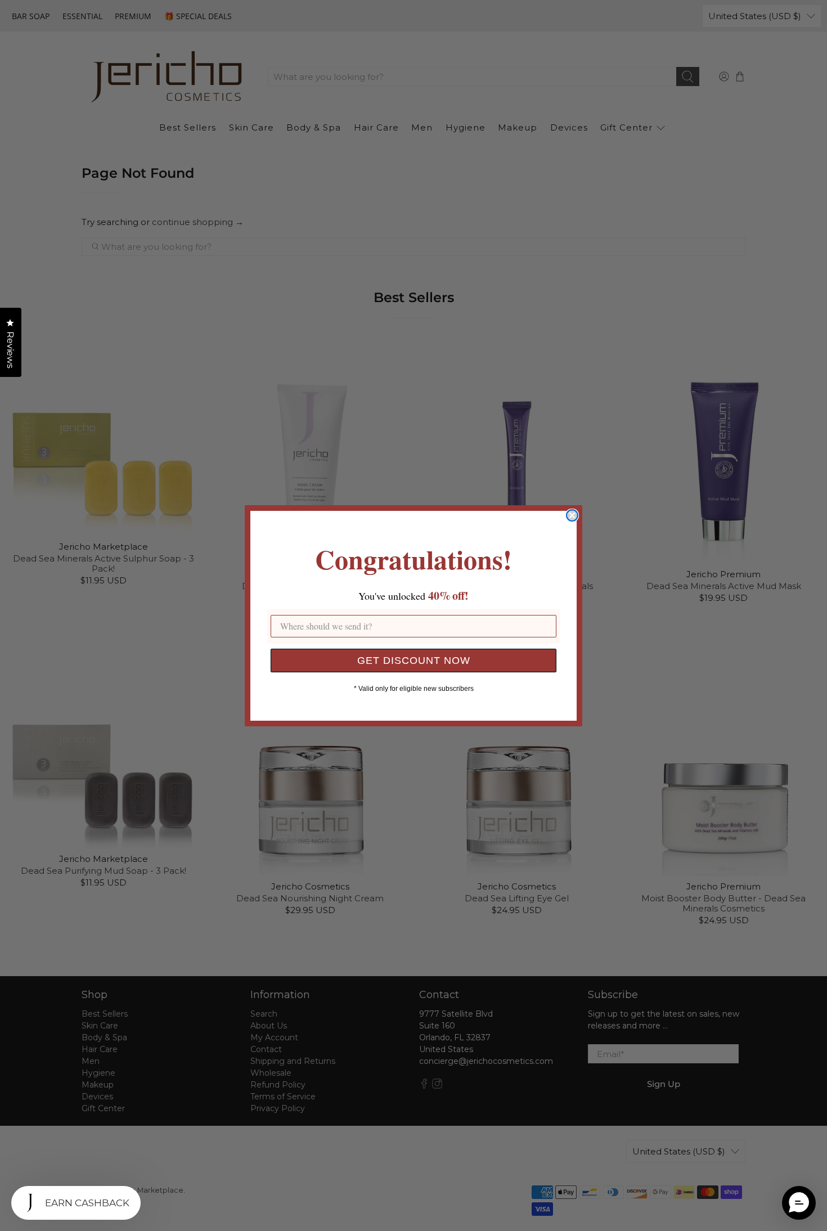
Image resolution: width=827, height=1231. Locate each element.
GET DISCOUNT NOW (413, 660)
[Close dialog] (572, 515)
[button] (799, 1203)
